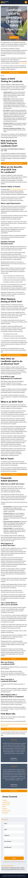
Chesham (3, 724)
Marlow (4, 806)
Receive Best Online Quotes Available (14, 163)
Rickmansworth (4, 725)
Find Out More (14, 474)
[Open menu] (26, 2)
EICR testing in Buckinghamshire (17, 189)
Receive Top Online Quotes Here (14, 355)
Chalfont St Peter (16, 724)
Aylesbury (4, 808)
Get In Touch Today (14, 72)
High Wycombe (5, 804)
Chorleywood (9, 724)
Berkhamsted (24, 724)
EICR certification (23, 63)
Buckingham (5, 812)
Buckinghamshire (6, 810)
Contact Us (14, 658)
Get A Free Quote (14, 790)
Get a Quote (13, 37)
